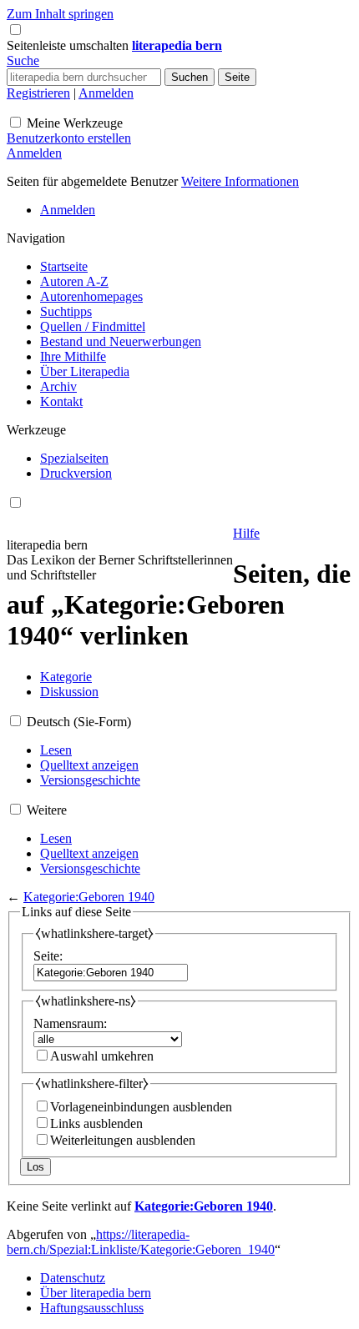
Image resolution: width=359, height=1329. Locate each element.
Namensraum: (70, 1023)
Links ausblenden (96, 1123)
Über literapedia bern (95, 1293)
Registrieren (38, 93)
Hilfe (246, 533)
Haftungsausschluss (92, 1308)
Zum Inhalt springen (60, 14)
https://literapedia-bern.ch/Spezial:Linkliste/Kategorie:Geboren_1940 (141, 1241)
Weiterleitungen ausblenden (122, 1140)
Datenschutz (72, 1278)
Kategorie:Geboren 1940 (88, 897)
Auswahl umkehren (102, 1056)
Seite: (48, 956)
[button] (69, 45)
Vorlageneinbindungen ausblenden (141, 1107)
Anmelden (106, 93)
